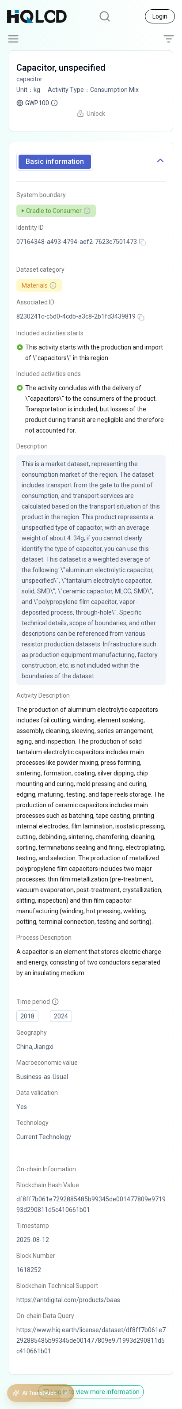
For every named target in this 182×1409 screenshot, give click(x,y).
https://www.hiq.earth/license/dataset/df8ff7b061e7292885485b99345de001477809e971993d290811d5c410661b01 (91, 1340)
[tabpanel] (91, 768)
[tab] (55, 162)
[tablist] (54, 162)
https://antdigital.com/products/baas (68, 1299)
